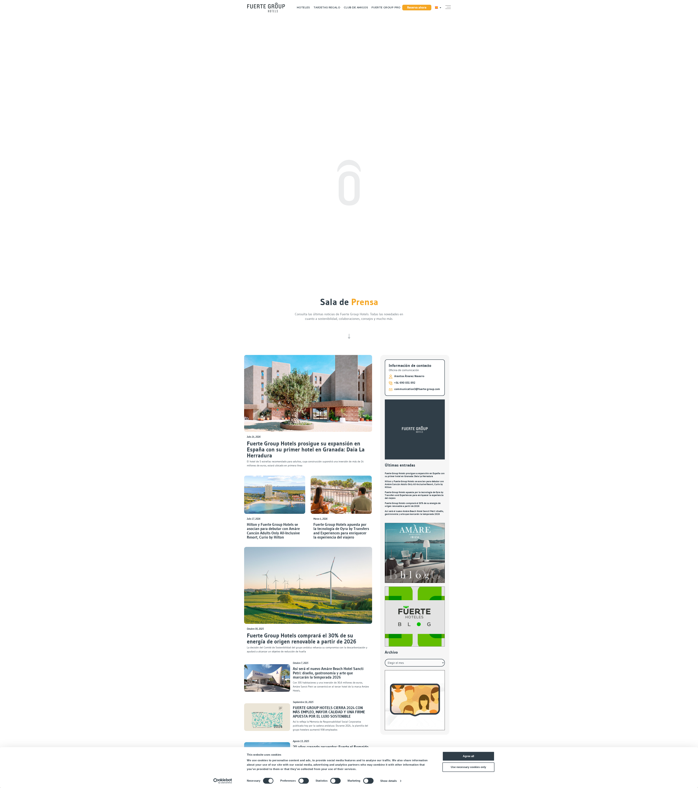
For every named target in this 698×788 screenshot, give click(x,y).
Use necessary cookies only (468, 767)
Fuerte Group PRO (386, 7)
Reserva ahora (416, 7)
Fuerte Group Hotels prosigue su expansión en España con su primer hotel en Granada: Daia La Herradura (306, 449)
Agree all (468, 756)
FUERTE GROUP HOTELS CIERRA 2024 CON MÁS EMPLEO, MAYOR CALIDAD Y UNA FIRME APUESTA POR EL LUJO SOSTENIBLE (329, 712)
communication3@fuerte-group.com (417, 389)
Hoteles (303, 7)
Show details (388, 780)
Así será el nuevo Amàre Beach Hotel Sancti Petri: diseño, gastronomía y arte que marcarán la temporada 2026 (328, 673)
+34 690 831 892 (404, 383)
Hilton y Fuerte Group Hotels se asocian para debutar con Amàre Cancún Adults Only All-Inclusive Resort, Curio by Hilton (273, 531)
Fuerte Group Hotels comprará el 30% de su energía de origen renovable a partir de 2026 (301, 638)
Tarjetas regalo (327, 7)
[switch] (303, 781)
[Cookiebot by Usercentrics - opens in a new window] (223, 781)
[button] (448, 7)
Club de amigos (356, 7)
